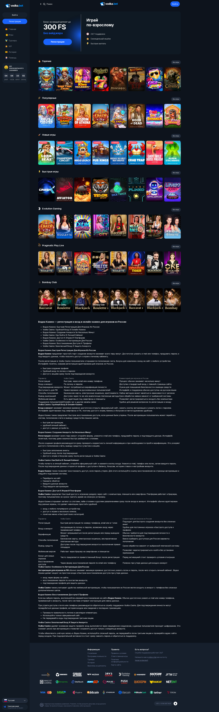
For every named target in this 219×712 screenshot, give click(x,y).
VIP (10, 46)
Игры (10, 35)
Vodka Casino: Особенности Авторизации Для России (67, 340)
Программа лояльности (96, 656)
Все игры (176, 62)
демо (46, 85)
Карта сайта (116, 665)
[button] (15, 700)
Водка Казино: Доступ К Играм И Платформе (64, 338)
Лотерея (12, 52)
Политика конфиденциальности (119, 660)
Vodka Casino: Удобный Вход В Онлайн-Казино (64, 329)
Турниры (13, 40)
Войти (175, 4)
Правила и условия (118, 653)
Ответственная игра (119, 656)
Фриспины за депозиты (96, 666)
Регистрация (15, 21)
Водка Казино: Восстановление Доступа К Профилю (67, 343)
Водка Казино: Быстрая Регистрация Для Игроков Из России (71, 327)
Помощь (12, 58)
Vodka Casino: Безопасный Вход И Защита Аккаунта (67, 346)
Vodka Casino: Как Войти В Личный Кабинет (63, 335)
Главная (12, 29)
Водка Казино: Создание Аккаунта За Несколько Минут (69, 332)
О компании (92, 653)
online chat (152, 657)
